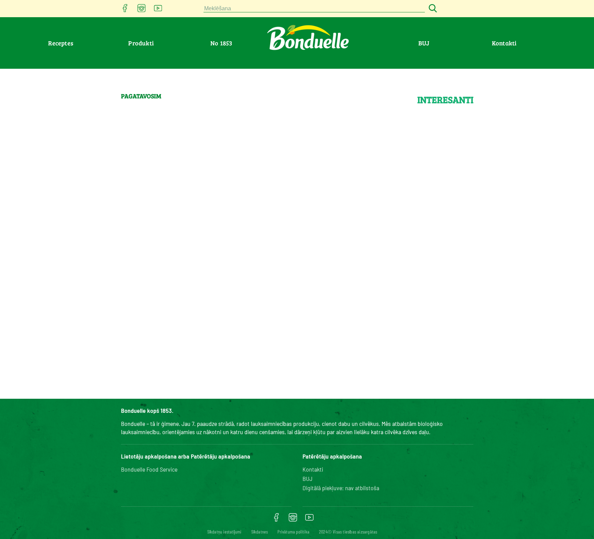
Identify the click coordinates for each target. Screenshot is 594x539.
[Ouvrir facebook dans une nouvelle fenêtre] (125, 10)
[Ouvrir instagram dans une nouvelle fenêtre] (142, 10)
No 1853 (221, 43)
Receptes (60, 43)
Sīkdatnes (259, 532)
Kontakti (504, 43)
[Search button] (432, 8)
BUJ (423, 43)
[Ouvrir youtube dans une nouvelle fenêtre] (158, 10)
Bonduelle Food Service (149, 469)
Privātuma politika (293, 532)
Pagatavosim (141, 96)
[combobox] (314, 8)
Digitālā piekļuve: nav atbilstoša (340, 488)
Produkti (141, 43)
